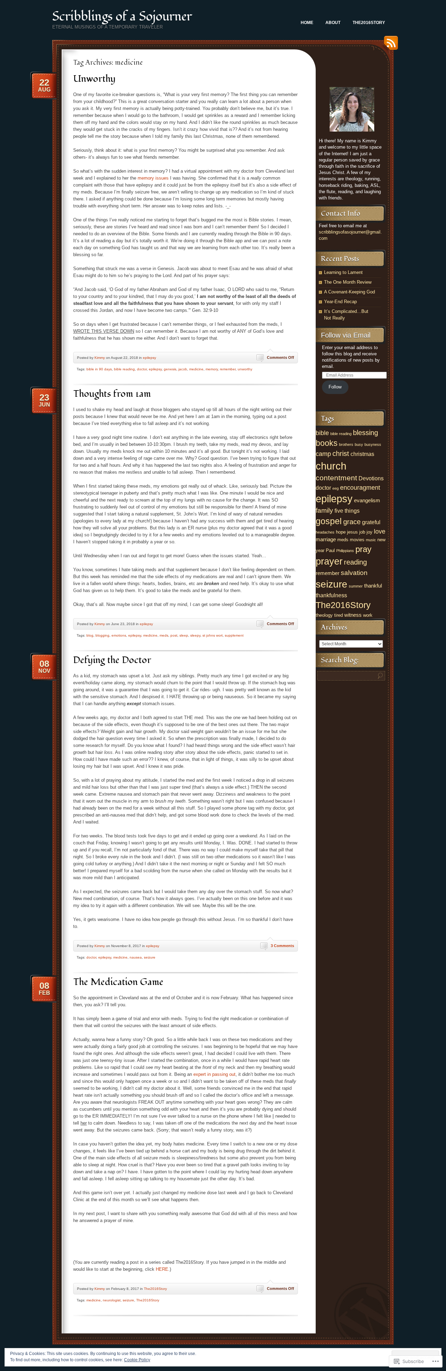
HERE (162, 1269)
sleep (183, 635)
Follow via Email (345, 335)
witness (353, 615)
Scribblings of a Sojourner (122, 16)
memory (212, 369)
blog (89, 635)
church (331, 466)
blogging (102, 635)
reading (355, 562)
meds (164, 635)
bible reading (124, 369)
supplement (234, 635)
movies (357, 539)
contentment (336, 478)
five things (347, 510)
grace (352, 522)
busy (359, 444)
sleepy (195, 635)
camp (323, 453)
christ (340, 453)
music (371, 540)
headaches (325, 532)
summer (356, 586)
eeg (335, 488)
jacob (182, 369)
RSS (389, 45)
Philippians (345, 551)
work (367, 615)
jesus (352, 532)
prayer (329, 561)
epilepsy (149, 358)
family (324, 510)
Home (307, 22)
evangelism (367, 500)
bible (322, 433)
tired (338, 615)
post (173, 635)
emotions (119, 635)
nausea (136, 957)
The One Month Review (347, 282)
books (327, 443)
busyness (372, 444)
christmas (362, 454)
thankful (373, 586)
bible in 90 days (99, 369)
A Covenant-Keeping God (349, 291)
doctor (142, 369)
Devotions (371, 478)
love (379, 531)
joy (369, 532)
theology (324, 615)
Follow (335, 386)
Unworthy (94, 78)
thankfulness (331, 595)
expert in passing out (214, 1074)
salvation (354, 572)
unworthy (245, 369)
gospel (329, 521)
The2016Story (369, 22)
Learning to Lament (343, 272)
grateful (371, 522)
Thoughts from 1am (112, 393)
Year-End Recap (340, 301)
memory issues (153, 178)
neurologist (112, 1300)
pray (363, 549)
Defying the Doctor (112, 660)
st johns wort (212, 635)
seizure (149, 957)
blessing (365, 432)
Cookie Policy (137, 1359)
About (332, 22)
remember (228, 369)
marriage (326, 539)
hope (341, 532)
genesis (170, 369)
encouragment (360, 487)
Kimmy (99, 358)
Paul (330, 550)
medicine (196, 369)
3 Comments (282, 946)
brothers (346, 444)
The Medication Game (118, 982)
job (362, 532)
